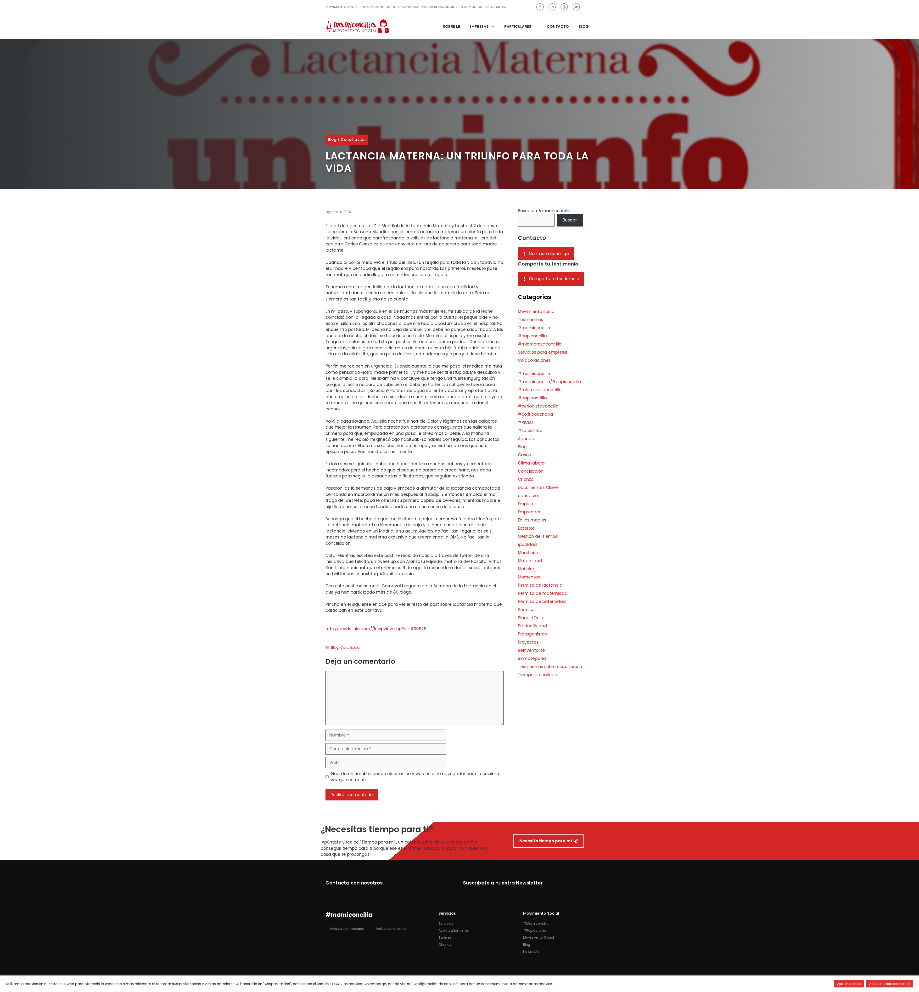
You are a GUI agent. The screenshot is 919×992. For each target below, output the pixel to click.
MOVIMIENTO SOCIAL (342, 7)
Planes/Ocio (530, 618)
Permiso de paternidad (542, 601)
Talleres (444, 937)
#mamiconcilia (534, 328)
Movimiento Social (538, 937)
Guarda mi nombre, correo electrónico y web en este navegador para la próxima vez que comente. (415, 777)
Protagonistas (532, 634)
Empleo (525, 504)
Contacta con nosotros (354, 882)
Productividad (532, 626)
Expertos (526, 528)
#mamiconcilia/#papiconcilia (549, 382)
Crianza (526, 479)
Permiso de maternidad (542, 593)
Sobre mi (451, 26)
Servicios (445, 923)
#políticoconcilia (535, 414)
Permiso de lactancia (540, 585)
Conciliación (353, 139)
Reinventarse (531, 650)
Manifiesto (528, 553)
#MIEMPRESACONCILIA (439, 7)
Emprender (529, 512)
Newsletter (532, 951)
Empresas (479, 26)
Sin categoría (532, 658)
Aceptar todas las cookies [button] (889, 983)
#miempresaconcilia (540, 344)
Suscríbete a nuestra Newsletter (503, 882)
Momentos (529, 577)
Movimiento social (536, 311)
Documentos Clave (538, 487)
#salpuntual (531, 430)
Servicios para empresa (542, 352)
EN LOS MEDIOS (496, 7)
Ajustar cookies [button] (849, 983)
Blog (583, 26)
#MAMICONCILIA (376, 7)
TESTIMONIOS (471, 7)
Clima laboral (532, 463)
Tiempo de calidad (537, 675)
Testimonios (530, 320)
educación (529, 496)
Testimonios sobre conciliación (550, 666)
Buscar (570, 220)
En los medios (532, 520)
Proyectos (528, 642)
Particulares (517, 26)
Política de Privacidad (347, 928)
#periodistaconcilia (538, 406)
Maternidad (530, 561)
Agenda (526, 439)
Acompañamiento (453, 930)
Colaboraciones (534, 360)
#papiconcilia (532, 336)
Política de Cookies (391, 928)
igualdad (527, 544)
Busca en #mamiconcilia (544, 211)
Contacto (558, 26)
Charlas (444, 944)
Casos (524, 455)
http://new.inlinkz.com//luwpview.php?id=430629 (375, 629)
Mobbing (527, 569)
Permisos (527, 609)
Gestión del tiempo (538, 536)
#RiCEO (525, 422)
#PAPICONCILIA (405, 7)
